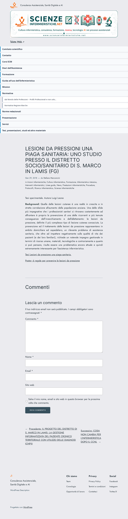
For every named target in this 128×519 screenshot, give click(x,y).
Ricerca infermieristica (44, 188)
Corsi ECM (7, 61)
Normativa (7, 93)
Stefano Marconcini (52, 178)
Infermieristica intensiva (86, 182)
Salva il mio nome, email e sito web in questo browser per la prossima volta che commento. (64, 401)
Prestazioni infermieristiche (74, 185)
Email (29, 371)
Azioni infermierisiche (36, 182)
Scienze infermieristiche (64, 188)
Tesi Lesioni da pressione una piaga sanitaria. (48, 254)
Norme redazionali (11, 111)
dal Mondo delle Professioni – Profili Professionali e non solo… (30, 99)
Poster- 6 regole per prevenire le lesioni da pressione (52, 260)
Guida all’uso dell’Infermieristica (18, 80)
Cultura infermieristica (56, 182)
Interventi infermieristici (34, 185)
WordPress (27, 507)
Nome (29, 357)
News (59, 185)
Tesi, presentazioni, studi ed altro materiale (24, 130)
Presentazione (9, 117)
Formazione (8, 74)
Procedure (90, 185)
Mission (6, 87)
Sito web (29, 385)
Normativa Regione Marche (16, 105)
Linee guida (51, 185)
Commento (31, 319)
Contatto (6, 55)
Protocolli (29, 188)
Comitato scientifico (12, 49)
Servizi (5, 124)
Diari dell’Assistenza (12, 68)
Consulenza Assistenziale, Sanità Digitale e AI (41, 5)
